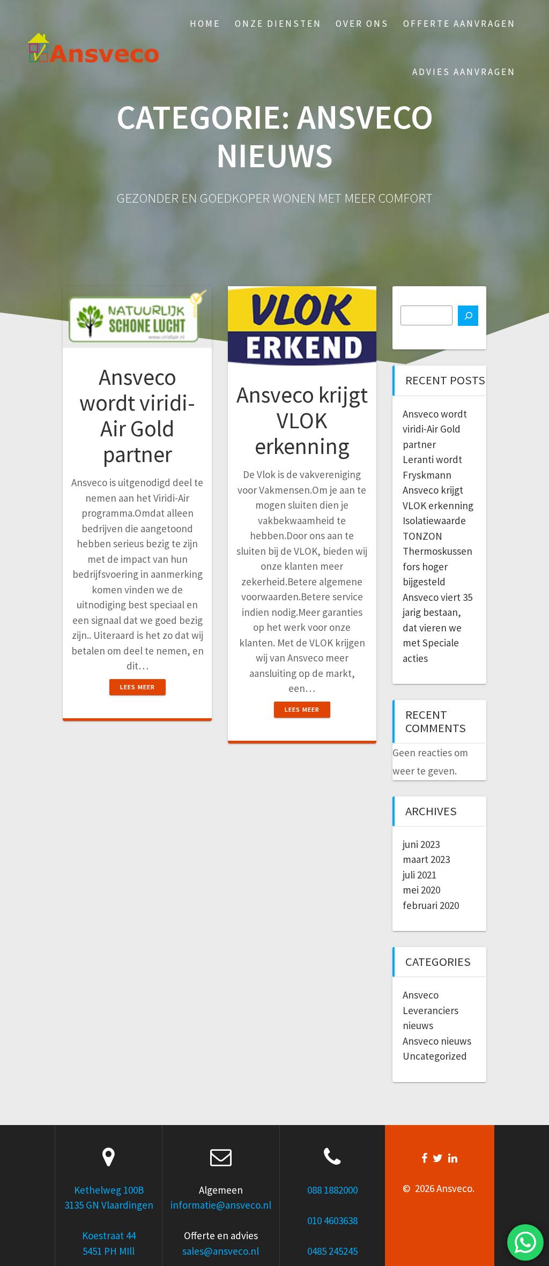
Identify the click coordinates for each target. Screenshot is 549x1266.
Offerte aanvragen (459, 23)
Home (205, 23)
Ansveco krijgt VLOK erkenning (302, 420)
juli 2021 (419, 874)
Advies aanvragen (464, 72)
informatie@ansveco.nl (220, 1204)
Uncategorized (435, 1055)
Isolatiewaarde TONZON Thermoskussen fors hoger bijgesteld (437, 551)
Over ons (362, 23)
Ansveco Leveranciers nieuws (430, 1010)
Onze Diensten (278, 23)
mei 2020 (421, 889)
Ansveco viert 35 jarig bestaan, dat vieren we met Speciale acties (437, 628)
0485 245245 (332, 1251)
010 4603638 (332, 1220)
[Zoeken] (468, 316)
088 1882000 (332, 1189)
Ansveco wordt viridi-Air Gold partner (137, 415)
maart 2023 (426, 859)
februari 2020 (431, 905)
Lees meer (137, 687)
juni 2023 (421, 844)
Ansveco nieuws (437, 1040)
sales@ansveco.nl (220, 1251)
